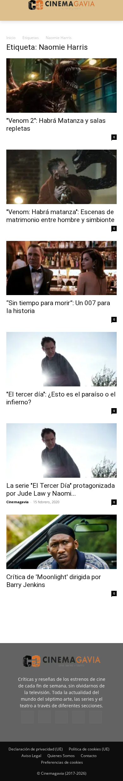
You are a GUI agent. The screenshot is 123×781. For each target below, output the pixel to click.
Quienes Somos (61, 755)
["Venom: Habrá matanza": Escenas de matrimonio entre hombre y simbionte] (61, 177)
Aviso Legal (31, 755)
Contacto (89, 755)
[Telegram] (61, 717)
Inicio (10, 37)
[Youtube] (95, 717)
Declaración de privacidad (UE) (36, 749)
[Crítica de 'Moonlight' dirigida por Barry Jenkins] (61, 542)
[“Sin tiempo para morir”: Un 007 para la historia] (61, 268)
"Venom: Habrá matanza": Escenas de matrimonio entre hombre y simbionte (60, 216)
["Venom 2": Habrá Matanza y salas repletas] (61, 85)
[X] (78, 717)
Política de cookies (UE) (89, 749)
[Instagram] (44, 716)
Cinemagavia (17, 501)
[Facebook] (27, 717)
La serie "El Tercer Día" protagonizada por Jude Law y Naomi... (60, 489)
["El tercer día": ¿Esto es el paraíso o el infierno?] (61, 359)
